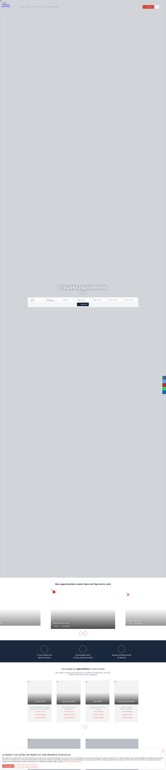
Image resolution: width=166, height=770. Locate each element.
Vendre (40, 7)
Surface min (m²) (113, 300)
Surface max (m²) (129, 300)
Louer (28, 7)
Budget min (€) (81, 300)
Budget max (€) (97, 300)
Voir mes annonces (40, 717)
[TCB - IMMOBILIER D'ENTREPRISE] (7, 7)
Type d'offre (32, 299)
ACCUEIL (21, 7)
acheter (33, 7)
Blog (45, 7)
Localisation (65, 300)
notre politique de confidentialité (72, 761)
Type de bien (48, 299)
